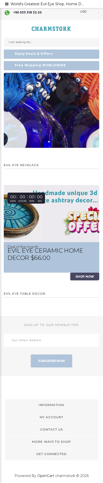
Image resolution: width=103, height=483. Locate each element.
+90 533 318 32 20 (27, 12)
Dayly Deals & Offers (34, 54)
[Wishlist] (98, 12)
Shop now (85, 276)
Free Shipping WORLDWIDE (40, 65)
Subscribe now (51, 361)
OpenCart (45, 476)
